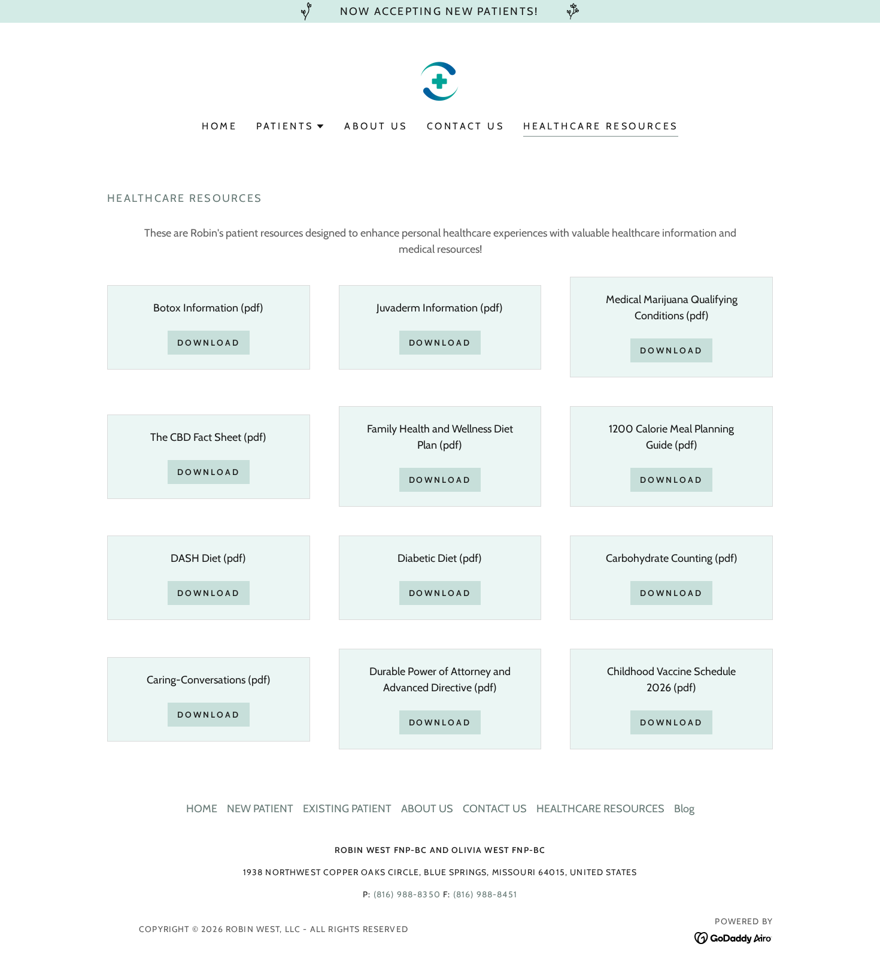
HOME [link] (219, 126)
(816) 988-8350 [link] (407, 894)
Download (208, 342)
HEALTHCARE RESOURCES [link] (600, 126)
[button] (290, 126)
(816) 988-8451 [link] (485, 894)
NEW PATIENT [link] (260, 808)
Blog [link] (684, 808)
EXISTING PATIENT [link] (347, 808)
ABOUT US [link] (375, 126)
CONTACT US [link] (465, 126)
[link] (439, 79)
